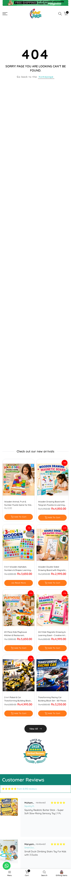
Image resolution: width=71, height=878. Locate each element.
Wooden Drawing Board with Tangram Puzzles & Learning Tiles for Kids (51, 503)
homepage (46, 76)
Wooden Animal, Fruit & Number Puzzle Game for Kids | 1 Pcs (18, 503)
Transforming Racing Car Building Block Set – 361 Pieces (52, 699)
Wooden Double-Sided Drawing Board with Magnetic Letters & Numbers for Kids (52, 569)
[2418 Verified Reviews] (35, 764)
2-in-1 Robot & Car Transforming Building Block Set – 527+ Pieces (17, 699)
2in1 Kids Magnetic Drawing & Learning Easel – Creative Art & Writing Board (52, 634)
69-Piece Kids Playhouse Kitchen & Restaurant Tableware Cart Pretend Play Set (17, 634)
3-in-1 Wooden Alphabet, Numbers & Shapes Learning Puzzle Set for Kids (17, 569)
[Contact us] (7, 866)
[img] (9, 789)
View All (33, 728)
